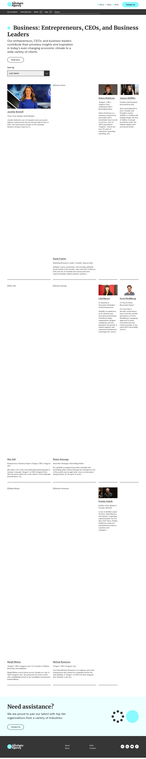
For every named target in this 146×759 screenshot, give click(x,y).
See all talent (12, 12)
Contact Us (15, 727)
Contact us (130, 5)
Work (117, 5)
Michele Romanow (61, 662)
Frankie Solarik (106, 501)
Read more (15, 60)
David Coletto (59, 258)
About (101, 5)
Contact (93, 748)
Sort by (10, 67)
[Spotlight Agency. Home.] (15, 748)
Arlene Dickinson (107, 98)
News (109, 5)
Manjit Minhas (14, 662)
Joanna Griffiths (127, 98)
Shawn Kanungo (61, 459)
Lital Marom (104, 298)
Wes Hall (11, 459)
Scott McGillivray (128, 298)
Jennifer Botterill (15, 111)
